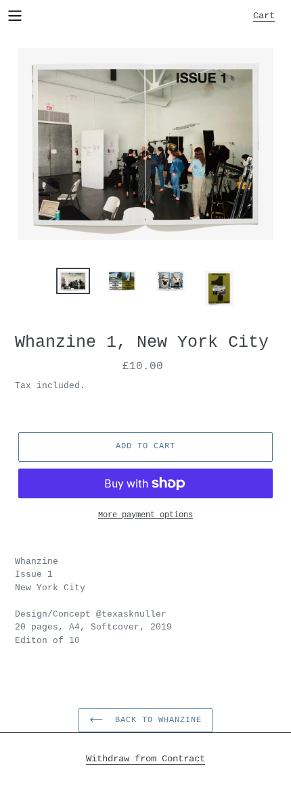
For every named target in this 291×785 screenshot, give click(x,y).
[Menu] (15, 15)
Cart (267, 15)
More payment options (145, 515)
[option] (73, 282)
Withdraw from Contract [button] (145, 758)
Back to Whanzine (155, 720)
